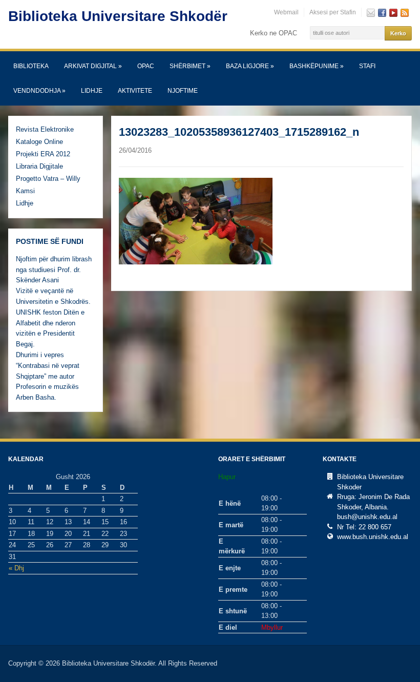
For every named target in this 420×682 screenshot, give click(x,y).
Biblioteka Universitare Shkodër (117, 16)
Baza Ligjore (250, 66)
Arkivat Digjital (93, 66)
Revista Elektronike (45, 129)
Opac (145, 66)
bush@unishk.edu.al (367, 517)
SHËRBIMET (190, 66)
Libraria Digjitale (39, 166)
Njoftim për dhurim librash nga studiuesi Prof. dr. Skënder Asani (54, 269)
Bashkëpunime (316, 66)
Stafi (367, 66)
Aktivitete (135, 90)
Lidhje (91, 90)
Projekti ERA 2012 (43, 154)
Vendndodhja (39, 90)
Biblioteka (31, 66)
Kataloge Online (39, 142)
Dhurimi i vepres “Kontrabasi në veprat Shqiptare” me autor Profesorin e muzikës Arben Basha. (47, 376)
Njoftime (182, 90)
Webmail (286, 12)
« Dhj (16, 568)
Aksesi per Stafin (332, 12)
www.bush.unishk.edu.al (372, 537)
